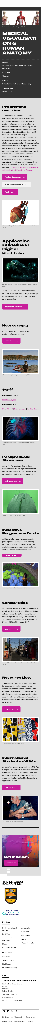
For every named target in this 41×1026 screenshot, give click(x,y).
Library (4, 944)
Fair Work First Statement (23, 1021)
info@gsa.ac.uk (7, 997)
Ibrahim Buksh (32, 409)
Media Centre (7, 953)
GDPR (23, 939)
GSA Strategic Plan (9, 948)
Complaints (25, 932)
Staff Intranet (7, 964)
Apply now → (10, 192)
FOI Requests (26, 935)
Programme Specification (17, 184)
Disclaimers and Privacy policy (12, 1017)
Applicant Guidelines (15, 306)
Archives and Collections (7, 939)
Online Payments (27, 943)
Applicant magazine (15, 177)
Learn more (11, 340)
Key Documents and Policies (9, 929)
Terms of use (30, 1017)
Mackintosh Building (9, 968)
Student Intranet (8, 960)
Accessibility (25, 928)
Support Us (6, 956)
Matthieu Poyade (9, 400)
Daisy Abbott (7, 409)
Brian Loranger (20, 409)
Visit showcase (13, 481)
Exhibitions (6, 934)
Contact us (11, 863)
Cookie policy (7, 1021)
